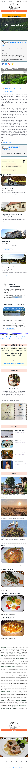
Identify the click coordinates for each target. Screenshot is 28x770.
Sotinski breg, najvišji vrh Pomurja (8, 666)
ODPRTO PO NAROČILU (22, 1)
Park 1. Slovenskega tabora (23, 674)
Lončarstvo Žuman (20, 658)
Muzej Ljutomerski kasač (20, 708)
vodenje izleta (20, 363)
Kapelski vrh (9, 683)
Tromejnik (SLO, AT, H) (22, 655)
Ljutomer (2, 337)
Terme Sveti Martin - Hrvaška (8, 706)
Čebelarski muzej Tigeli (12, 652)
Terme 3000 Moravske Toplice (19, 650)
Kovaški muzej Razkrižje (7, 661)
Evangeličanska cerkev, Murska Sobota (12, 669)
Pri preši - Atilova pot (23, 689)
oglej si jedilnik (17, 297)
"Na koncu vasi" (16, 767)
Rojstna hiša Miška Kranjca (17, 660)
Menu (14, 11)
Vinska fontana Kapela (11, 708)
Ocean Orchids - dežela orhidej (13, 653)
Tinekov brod (3, 647)
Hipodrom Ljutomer (10, 647)
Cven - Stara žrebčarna (10, 702)
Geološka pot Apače (7, 142)
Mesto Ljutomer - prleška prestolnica (19, 647)
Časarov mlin (14, 677)
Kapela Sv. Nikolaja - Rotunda (13, 655)
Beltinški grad (21, 675)
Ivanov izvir (16, 675)
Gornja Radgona (10, 337)
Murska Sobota (18, 338)
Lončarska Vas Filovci (17, 671)
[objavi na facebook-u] (3, 64)
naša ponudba (14, 357)
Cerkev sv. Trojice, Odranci (22, 663)
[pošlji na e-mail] (9, 64)
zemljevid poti (8, 88)
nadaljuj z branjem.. (7, 196)
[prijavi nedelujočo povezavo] (22, 88)
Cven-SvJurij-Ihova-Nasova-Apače (13, 166)
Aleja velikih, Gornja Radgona (14, 689)
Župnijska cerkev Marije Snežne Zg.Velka (7, 699)
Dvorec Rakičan (9, 660)
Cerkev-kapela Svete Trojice (19, 702)
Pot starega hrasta (11, 140)
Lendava (18, 337)
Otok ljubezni (6, 655)
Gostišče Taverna (12, 678)
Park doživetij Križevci (11, 700)
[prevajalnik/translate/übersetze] (17, 16)
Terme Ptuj (6, 652)
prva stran (4, 34)
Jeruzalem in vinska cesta (10, 649)
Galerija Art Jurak (3, 702)
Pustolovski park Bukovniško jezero (11, 663)
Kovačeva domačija (4, 683)
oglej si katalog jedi (14, 749)
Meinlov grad (10, 703)
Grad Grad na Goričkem (18, 692)
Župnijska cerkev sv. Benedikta (16, 691)
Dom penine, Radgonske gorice (18, 672)
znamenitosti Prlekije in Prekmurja (16, 34)
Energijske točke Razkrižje (6, 705)
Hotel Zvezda (21, 669)
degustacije (13, 363)
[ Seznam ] (24, 68)
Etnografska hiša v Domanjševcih (9, 694)
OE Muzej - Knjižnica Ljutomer (4, 675)
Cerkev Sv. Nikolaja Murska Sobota (21, 680)
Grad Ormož (17, 678)
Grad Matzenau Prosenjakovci (7, 681)
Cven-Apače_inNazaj (10, 164)
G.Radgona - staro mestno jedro (17, 661)
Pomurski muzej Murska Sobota (13, 674)
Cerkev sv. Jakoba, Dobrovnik (22, 697)
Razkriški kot (12, 675)
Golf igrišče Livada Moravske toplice (20, 664)
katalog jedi (7, 363)
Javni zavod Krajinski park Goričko (9, 680)
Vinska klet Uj (6, 678)
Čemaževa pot (14, 24)
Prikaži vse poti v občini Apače (9, 170)
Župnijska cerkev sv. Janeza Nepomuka (9, 697)
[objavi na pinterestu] (12, 64)
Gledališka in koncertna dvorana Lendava (7, 664)
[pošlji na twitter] (6, 64)
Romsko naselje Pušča (21, 700)
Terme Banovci (19, 649)
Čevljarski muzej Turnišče (7, 677)
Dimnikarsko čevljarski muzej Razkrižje (19, 703)
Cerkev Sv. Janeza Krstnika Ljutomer (9, 658)
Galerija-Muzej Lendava (19, 666)
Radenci (24, 337)
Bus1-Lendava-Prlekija (6, 338)
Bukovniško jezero (20, 652)
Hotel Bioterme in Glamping (8, 650)
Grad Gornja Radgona (8, 672)
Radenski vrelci (2, 686)
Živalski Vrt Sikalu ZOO (5, 691)
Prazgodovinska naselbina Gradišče (19, 705)
